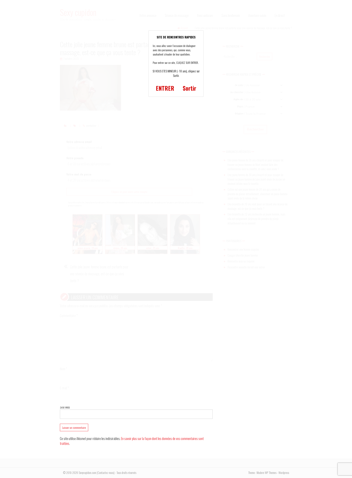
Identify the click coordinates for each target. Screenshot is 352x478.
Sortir (189, 88)
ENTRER (165, 88)
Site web (65, 407)
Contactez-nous (106, 472)
